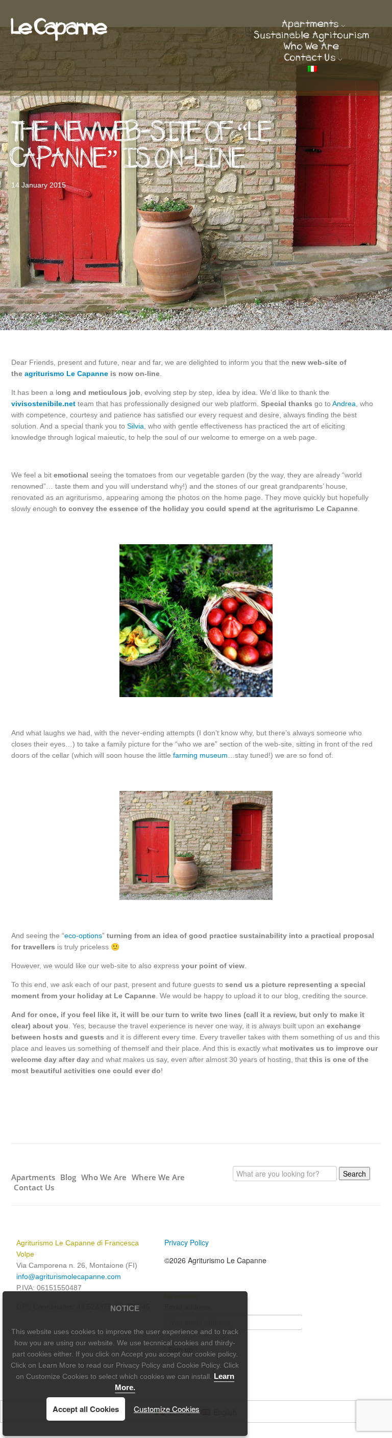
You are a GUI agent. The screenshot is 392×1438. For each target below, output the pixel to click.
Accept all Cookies (86, 1409)
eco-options (83, 935)
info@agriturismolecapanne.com (68, 1276)
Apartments (310, 25)
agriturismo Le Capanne (66, 373)
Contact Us (310, 58)
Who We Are (312, 47)
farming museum (200, 755)
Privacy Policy (186, 1242)
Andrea (344, 404)
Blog (68, 1177)
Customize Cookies (167, 1408)
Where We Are (158, 1177)
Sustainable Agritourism (312, 36)
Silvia (135, 426)
